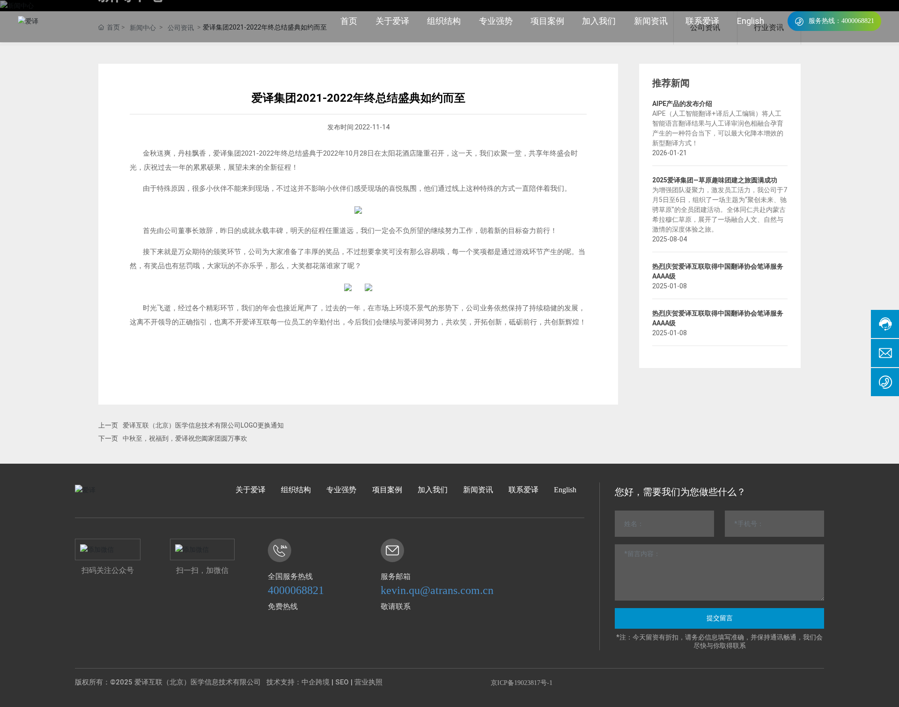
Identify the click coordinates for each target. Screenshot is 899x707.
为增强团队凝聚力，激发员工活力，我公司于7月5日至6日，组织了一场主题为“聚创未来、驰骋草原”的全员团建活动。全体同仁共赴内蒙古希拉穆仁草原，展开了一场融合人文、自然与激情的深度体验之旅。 (719, 209)
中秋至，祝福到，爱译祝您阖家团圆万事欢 (185, 438)
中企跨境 (316, 682)
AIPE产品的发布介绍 (682, 103)
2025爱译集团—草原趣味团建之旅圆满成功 (714, 180)
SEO (342, 682)
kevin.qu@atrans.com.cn (437, 590)
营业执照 (368, 682)
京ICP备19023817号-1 (522, 682)
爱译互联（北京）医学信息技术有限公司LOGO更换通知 (203, 425)
